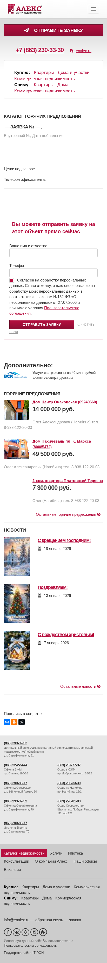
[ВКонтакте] (7, 722)
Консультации (16, 861)
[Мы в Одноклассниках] (25, 932)
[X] (21, 722)
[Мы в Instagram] (34, 932)
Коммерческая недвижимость (44, 78)
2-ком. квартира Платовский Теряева (67, 480)
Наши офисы (85, 861)
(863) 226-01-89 (69, 801)
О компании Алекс (51, 861)
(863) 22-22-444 (15, 765)
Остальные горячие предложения (66, 514)
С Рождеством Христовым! (66, 634)
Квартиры (44, 72)
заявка (75, 920)
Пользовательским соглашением (30, 945)
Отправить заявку (57, 30)
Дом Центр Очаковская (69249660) (64, 402)
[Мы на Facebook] (8, 932)
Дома (62, 84)
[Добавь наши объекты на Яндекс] (43, 932)
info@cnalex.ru (16, 920)
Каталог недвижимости (23, 853)
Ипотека (75, 853)
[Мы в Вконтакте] (17, 932)
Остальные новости (78, 686)
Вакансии (12, 869)
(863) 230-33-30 (69, 783)
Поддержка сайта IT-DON (24, 953)
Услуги (56, 853)
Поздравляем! (53, 587)
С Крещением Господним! (64, 540)
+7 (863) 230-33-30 (40, 49)
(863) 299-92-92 (15, 743)
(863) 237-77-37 (69, 765)
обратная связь (49, 920)
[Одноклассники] (14, 722)
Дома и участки (74, 72)
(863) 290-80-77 (15, 783)
